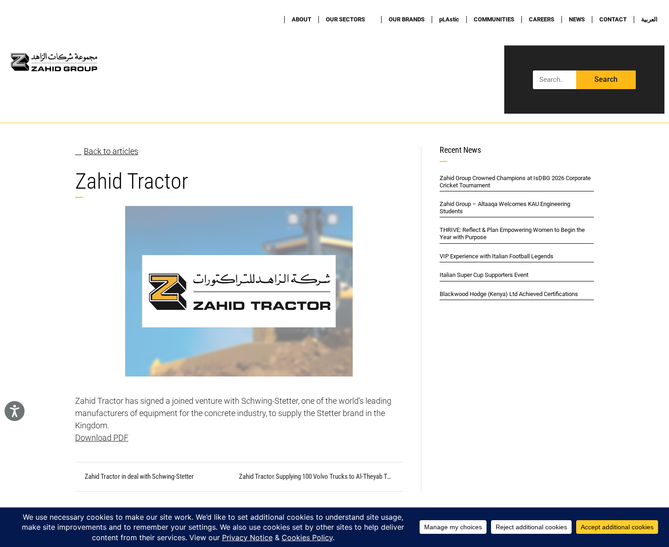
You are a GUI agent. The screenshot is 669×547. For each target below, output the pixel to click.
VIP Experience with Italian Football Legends (496, 256)
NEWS (577, 19)
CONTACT (613, 19)
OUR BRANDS (407, 19)
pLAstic (449, 19)
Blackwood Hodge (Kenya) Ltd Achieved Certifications (509, 294)
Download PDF (101, 437)
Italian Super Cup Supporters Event (484, 274)
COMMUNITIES (494, 19)
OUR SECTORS (345, 19)
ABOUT (301, 19)
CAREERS (541, 19)
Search (606, 79)
